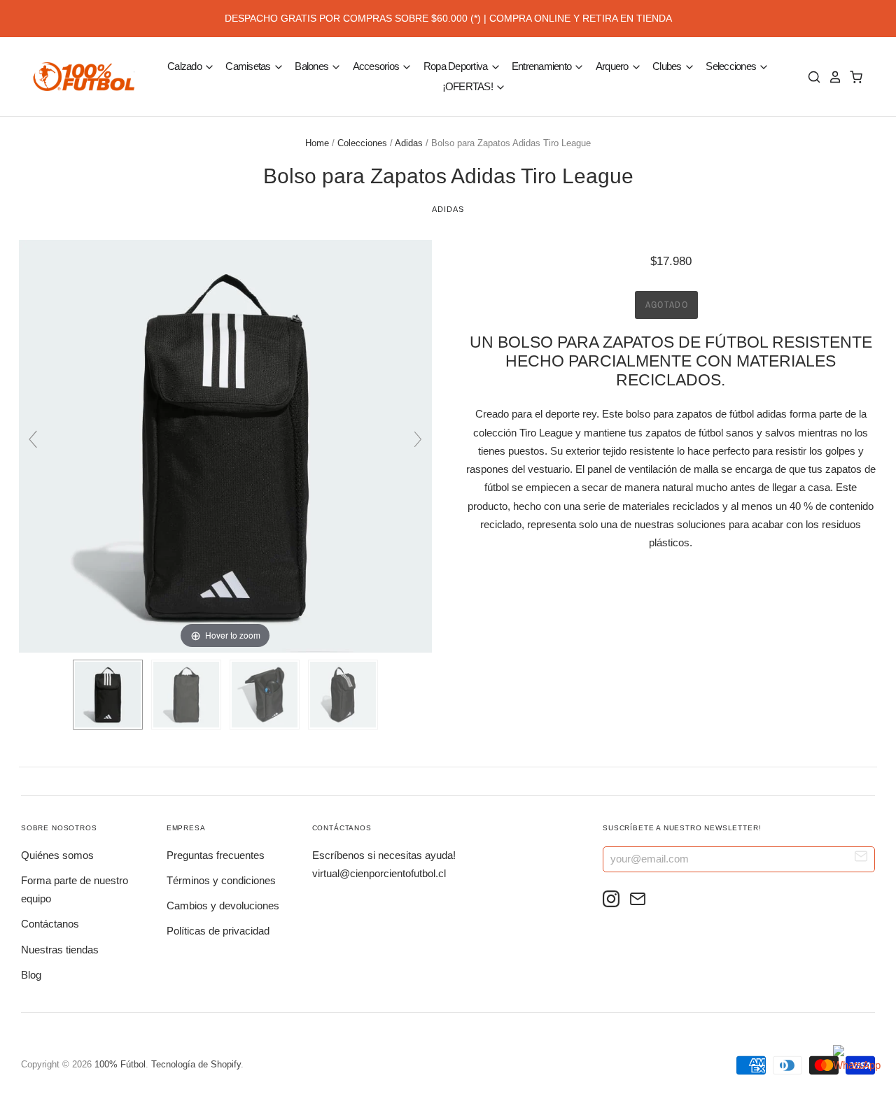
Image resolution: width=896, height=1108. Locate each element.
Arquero (613, 66)
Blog (31, 975)
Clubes (668, 66)
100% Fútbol (120, 1064)
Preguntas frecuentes (216, 855)
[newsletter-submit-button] (861, 858)
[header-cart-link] (852, 77)
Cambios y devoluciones (223, 905)
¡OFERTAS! (469, 86)
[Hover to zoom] (225, 445)
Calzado (185, 66)
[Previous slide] (33, 439)
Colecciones (362, 143)
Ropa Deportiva (457, 66)
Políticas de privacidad (218, 931)
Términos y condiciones (221, 880)
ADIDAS (447, 209)
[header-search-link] (810, 77)
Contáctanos (50, 924)
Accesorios (377, 66)
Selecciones (732, 66)
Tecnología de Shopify (196, 1064)
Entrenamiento (543, 66)
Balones (312, 66)
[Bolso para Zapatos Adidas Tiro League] (108, 695)
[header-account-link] (831, 77)
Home (317, 143)
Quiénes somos (57, 855)
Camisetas (249, 66)
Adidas (409, 143)
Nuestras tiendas (60, 950)
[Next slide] (418, 439)
